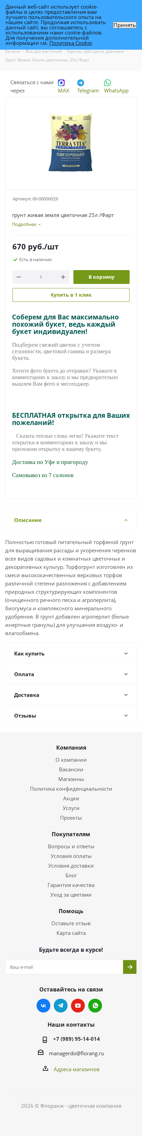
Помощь (71, 911)
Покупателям (71, 834)
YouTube (78, 1005)
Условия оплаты (71, 855)
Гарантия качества (71, 884)
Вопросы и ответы (71, 846)
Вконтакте (43, 1005)
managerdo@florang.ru (76, 1053)
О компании (71, 759)
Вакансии (71, 769)
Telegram (88, 90)
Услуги (71, 807)
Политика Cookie (70, 42)
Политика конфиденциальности (71, 788)
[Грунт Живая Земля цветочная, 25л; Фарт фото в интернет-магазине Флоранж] (71, 140)
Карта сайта (71, 932)
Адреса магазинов (77, 1069)
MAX (63, 90)
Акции (71, 798)
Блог (71, 875)
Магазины (71, 779)
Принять (125, 25)
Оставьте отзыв (71, 923)
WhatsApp (116, 90)
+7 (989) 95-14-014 (76, 1038)
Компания (71, 747)
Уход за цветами (71, 894)
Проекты (71, 817)
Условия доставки (71, 865)
